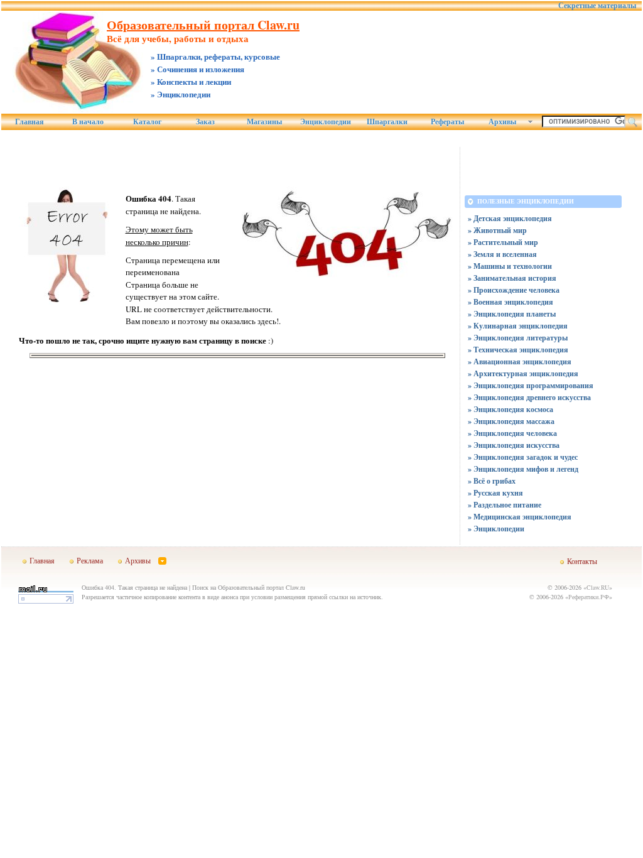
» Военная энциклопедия (510, 301)
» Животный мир (497, 230)
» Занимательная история (512, 278)
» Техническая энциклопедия (518, 349)
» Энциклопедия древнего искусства (529, 397)
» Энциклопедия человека (512, 433)
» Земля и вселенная (502, 254)
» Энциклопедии (496, 528)
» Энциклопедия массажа (511, 421)
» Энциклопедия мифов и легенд (523, 469)
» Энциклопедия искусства (513, 445)
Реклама (90, 560)
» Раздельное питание (504, 504)
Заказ (205, 121)
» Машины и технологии (510, 266)
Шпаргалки (387, 121)
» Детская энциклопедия (510, 218)
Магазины (264, 121)
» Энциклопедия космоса (510, 409)
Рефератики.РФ (588, 596)
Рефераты (447, 121)
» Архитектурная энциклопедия (523, 373)
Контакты (582, 561)
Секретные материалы (597, 5)
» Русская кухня (495, 492)
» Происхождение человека (513, 290)
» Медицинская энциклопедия (519, 516)
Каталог (147, 121)
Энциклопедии (325, 121)
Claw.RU (597, 587)
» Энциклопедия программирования (530, 385)
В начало (88, 121)
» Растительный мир (503, 242)
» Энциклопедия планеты (512, 313)
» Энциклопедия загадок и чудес (523, 457)
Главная (29, 121)
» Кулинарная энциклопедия (518, 325)
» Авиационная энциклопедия (519, 361)
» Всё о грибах (492, 480)
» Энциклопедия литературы (518, 337)
